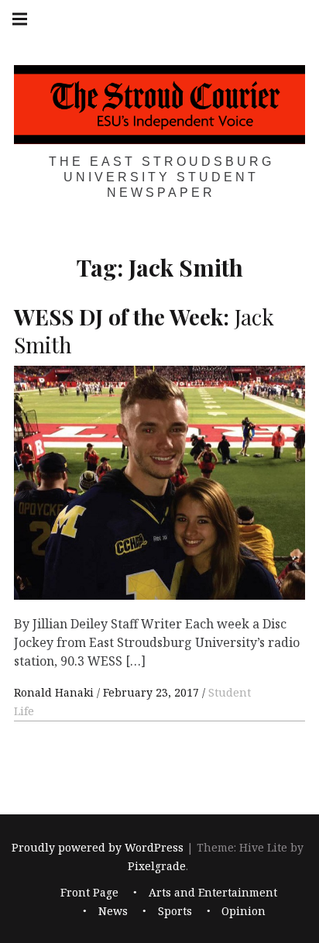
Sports (175, 911)
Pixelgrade (157, 866)
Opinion (243, 911)
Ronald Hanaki (55, 692)
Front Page (89, 893)
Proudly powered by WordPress (98, 847)
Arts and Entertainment (213, 893)
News (113, 911)
